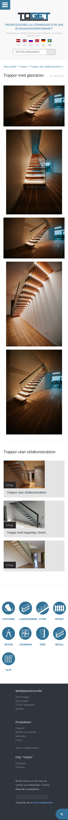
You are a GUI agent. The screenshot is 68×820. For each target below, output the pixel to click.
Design (8, 644)
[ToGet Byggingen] (34, 17)
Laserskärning (28, 619)
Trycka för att (34, 802)
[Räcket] (59, 607)
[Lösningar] (25, 633)
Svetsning (8, 619)
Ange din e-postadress (27, 789)
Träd (42, 644)
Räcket (59, 619)
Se (49, 45)
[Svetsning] (8, 607)
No (37, 45)
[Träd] (42, 633)
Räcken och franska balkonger (26, 734)
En (24, 45)
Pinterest (20, 767)
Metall (59, 644)
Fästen (19, 740)
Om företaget (22, 697)
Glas (9, 670)
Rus (31, 45)
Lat (18, 45)
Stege (42, 619)
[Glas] (8, 658)
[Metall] (59, 633)
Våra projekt (22, 701)
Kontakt (19, 708)
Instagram (21, 763)
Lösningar (25, 644)
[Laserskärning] (25, 607)
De (43, 45)
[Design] (8, 633)
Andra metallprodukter (27, 747)
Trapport (20, 728)
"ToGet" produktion (25, 704)
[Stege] (42, 607)
